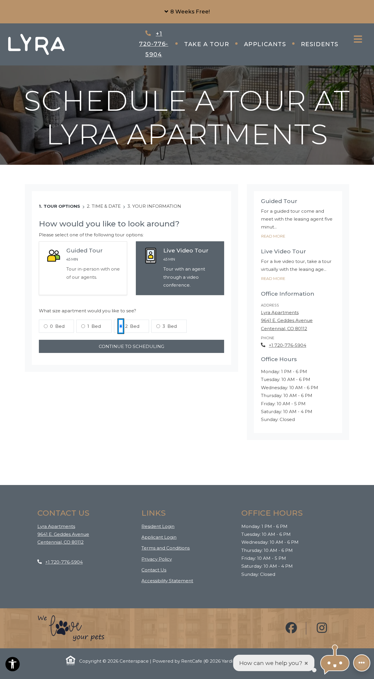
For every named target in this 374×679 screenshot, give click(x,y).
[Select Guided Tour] (83, 268)
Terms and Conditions (165, 548)
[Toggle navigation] (358, 39)
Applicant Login (158, 537)
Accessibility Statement (167, 580)
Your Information (156, 206)
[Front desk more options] (362, 663)
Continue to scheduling (131, 346)
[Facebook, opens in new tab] (291, 628)
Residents (323, 44)
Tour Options (62, 206)
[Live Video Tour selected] (180, 268)
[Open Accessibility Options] (12, 665)
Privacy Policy (156, 559)
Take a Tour (206, 44)
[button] (187, 11)
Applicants (269, 44)
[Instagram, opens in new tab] (322, 628)
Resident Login (157, 526)
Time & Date (106, 206)
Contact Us (153, 570)
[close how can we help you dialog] (306, 663)
